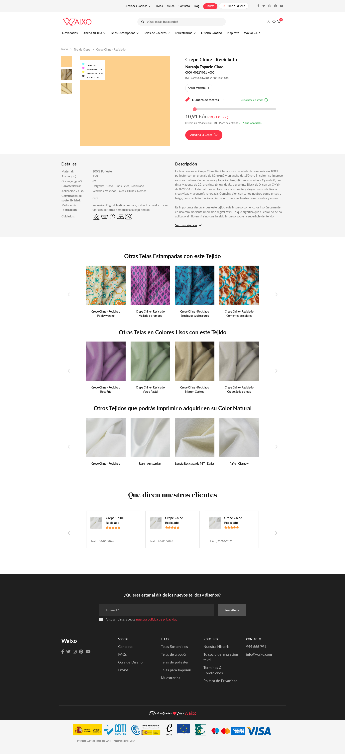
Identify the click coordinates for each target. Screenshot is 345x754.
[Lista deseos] (274, 22)
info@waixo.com (259, 654)
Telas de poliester (175, 662)
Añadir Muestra (196, 88)
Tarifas (210, 6)
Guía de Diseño (130, 662)
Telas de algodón (174, 654)
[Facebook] (62, 651)
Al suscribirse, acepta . (142, 619)
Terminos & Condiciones (213, 670)
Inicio (64, 49)
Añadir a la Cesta (201, 134)
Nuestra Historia (216, 647)
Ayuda (170, 6)
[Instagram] (75, 651)
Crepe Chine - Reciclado (116, 520)
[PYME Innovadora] (148, 730)
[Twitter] (68, 651)
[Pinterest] (81, 651)
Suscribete (231, 610)
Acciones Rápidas (136, 6)
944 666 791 (256, 647)
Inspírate (233, 33)
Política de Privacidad (220, 681)
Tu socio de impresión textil (220, 657)
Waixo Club (252, 33)
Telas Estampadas (123, 33)
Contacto (184, 6)
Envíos (159, 6)
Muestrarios (183, 33)
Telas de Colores (155, 33)
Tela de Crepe (82, 49)
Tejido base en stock (251, 100)
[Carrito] (279, 22)
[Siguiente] (276, 294)
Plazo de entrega (240, 123)
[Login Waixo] (269, 22)
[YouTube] (88, 651)
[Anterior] (68, 294)
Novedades (70, 33)
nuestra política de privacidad (156, 619)
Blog (196, 6)
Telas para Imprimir (176, 670)
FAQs (122, 654)
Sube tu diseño (236, 6)
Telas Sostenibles (174, 647)
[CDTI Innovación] (101, 730)
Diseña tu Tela (92, 33)
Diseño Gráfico (211, 33)
